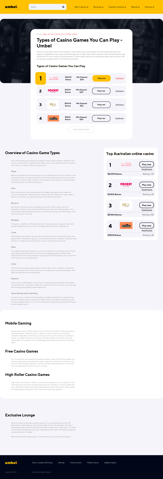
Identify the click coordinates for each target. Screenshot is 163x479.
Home (39, 34)
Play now (101, 78)
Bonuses (97, 7)
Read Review (120, 78)
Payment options (116, 7)
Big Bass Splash (110, 463)
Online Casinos (76, 463)
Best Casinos (80, 7)
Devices (148, 7)
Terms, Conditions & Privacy (42, 463)
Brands (134, 7)
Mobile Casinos (93, 463)
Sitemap (61, 463)
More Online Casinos (81, 129)
